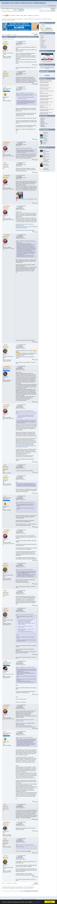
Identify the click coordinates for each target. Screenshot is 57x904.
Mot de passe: (42, 26)
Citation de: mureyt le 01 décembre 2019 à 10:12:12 (24, 410)
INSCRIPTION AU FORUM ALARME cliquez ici (47, 68)
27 (12, 34)
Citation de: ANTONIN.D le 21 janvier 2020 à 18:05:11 (25, 92)
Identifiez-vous (44, 46)
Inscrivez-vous (43, 47)
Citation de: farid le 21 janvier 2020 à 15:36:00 (25, 94)
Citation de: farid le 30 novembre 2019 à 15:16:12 (24, 569)
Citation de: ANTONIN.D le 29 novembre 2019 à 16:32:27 (25, 667)
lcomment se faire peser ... (44, 101)
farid (5, 71)
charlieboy (45, 139)
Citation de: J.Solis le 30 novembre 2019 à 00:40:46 (24, 614)
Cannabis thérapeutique (44, 98)
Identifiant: (43, 25)
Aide (42, 38)
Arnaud (44, 137)
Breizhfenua (7, 822)
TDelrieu (17, 888)
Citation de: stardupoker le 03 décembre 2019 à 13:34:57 (25, 240)
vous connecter (14, 8)
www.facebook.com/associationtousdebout (27, 340)
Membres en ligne (44, 123)
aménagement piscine (44, 95)
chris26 (41, 92)
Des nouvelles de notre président (46, 91)
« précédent (33, 33)
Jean (51, 81)
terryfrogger (45, 164)
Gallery (42, 43)
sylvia (51, 98)
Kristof (5, 41)
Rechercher (43, 40)
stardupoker (7, 366)
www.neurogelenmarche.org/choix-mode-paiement (25, 230)
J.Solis (5, 661)
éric (5, 87)
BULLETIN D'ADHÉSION (47, 61)
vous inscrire (21, 8)
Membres (43, 44)
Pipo (5, 465)
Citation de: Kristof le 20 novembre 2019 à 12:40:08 (24, 844)
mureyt (5, 475)
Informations (36, 902)
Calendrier (43, 41)
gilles (48, 84)
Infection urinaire (43, 84)
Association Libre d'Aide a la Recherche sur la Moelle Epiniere (23, 3)
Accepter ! (49, 902)
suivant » (37, 33)
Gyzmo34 (45, 142)
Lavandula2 (42, 106)
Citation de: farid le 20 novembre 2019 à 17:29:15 (24, 737)
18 (7, 34)
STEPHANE (45, 168)
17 (6, 34)
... (5, 34)
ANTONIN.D (7, 142)
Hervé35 (48, 87)
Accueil (42, 35)
